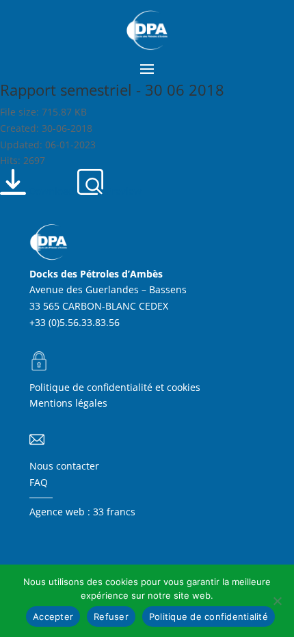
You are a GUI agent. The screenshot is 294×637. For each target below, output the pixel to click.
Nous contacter (64, 465)
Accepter (53, 616)
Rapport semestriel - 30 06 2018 (112, 89)
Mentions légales (68, 402)
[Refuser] (277, 601)
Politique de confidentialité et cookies (114, 387)
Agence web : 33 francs (82, 511)
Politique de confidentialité (208, 616)
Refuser (111, 616)
